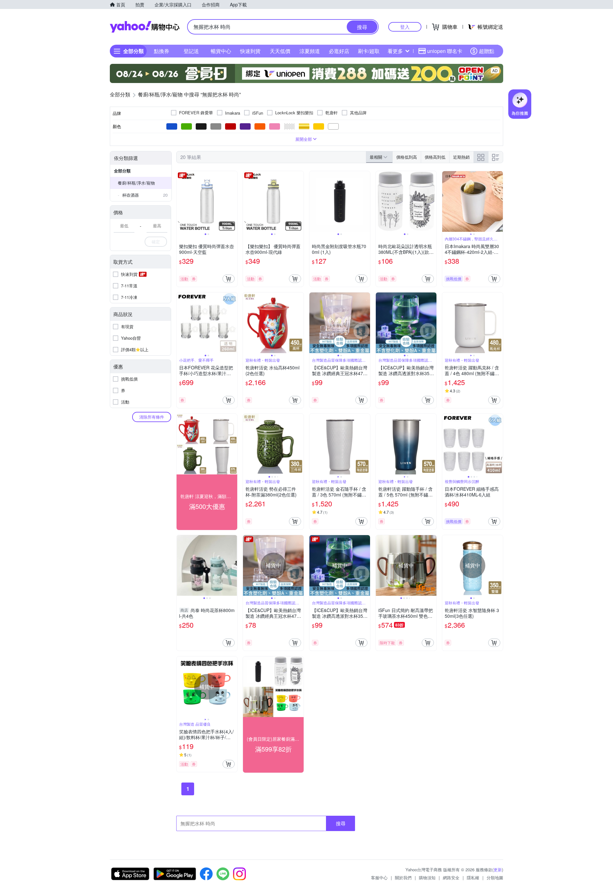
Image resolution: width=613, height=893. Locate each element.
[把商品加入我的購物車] (229, 279)
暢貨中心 (221, 51)
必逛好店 (339, 51)
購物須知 (427, 877)
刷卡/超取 (369, 51)
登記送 (191, 51)
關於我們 (403, 877)
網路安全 (451, 877)
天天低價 (280, 51)
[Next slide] (233, 201)
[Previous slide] (181, 201)
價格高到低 (435, 157)
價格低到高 (406, 157)
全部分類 (122, 171)
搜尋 (340, 823)
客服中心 (379, 877)
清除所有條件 (151, 417)
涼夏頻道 (309, 51)
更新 (498, 870)
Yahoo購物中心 (144, 26)
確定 (156, 241)
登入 (405, 26)
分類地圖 (495, 877)
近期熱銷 (461, 157)
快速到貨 (250, 51)
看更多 (395, 51)
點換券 (161, 51)
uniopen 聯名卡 (444, 51)
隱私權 (473, 877)
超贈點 (486, 51)
